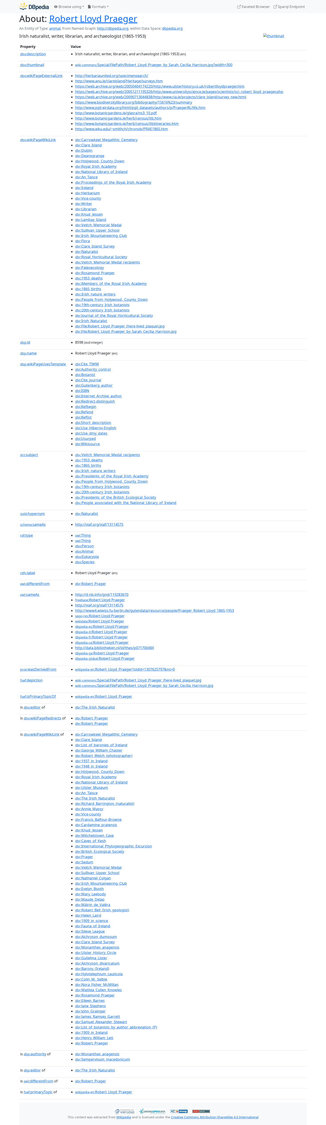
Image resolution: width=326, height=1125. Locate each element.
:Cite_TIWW (87, 364)
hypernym (32, 513)
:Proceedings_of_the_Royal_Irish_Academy (113, 182)
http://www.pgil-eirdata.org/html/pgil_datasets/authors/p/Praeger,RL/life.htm (140, 107)
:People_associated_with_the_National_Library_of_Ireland (125, 502)
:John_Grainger (90, 1011)
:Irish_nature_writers (95, 294)
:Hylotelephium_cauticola (99, 973)
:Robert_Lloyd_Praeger (103, 696)
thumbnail (32, 64)
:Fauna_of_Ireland (92, 926)
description (33, 53)
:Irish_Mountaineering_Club (101, 235)
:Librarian (85, 209)
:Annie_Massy (89, 808)
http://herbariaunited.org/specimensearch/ (111, 75)
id (25, 342)
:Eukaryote (87, 556)
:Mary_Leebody (90, 894)
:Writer (83, 203)
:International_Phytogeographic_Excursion (113, 846)
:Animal (84, 551)
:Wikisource (87, 443)
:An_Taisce (86, 177)
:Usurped (85, 438)
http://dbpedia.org (112, 28)
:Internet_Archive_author (98, 396)
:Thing (83, 535)
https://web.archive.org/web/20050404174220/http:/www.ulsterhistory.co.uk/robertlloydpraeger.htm (159, 86)
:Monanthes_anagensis (97, 947)
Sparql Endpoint (291, 6)
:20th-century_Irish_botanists (102, 310)
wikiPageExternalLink (41, 75)
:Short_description (93, 422)
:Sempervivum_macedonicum (102, 1059)
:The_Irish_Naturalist (95, 707)
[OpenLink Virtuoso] (124, 1110)
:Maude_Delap (89, 899)
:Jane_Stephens (90, 1005)
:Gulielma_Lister (91, 958)
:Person (84, 546)
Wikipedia (123, 1117)
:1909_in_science (91, 920)
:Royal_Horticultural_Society (101, 256)
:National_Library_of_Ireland (101, 171)
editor (32, 707)
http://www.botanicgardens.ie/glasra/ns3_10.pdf (116, 112)
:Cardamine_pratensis (96, 824)
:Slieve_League (90, 931)
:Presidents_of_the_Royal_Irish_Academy (111, 476)
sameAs (33, 524)
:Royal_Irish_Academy (95, 166)
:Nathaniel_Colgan (93, 878)
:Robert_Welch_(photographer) (103, 755)
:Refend (84, 412)
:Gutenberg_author (94, 385)
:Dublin (83, 150)
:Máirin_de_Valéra (92, 904)
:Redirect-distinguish (95, 401)
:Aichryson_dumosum (96, 936)
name (28, 353)
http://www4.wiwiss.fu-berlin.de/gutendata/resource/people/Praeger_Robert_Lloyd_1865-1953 (154, 610)
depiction (31, 680)
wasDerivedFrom (38, 669)
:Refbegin (85, 406)
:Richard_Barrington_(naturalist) (104, 803)
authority (35, 1054)
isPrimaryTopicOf (38, 696)
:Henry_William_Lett (94, 1037)
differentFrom (35, 583)
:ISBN (82, 390)
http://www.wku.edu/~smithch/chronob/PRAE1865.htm (121, 128)
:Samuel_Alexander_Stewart (101, 1021)
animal (55, 28)
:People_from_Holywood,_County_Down (111, 299)
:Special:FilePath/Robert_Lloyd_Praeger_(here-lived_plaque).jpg (138, 680)
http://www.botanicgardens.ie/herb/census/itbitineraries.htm (127, 123)
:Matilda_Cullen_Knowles (98, 989)
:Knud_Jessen (89, 214)
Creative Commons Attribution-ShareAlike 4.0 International (215, 1117)
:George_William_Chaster (98, 750)
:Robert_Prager (90, 583)
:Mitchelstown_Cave (94, 835)
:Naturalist (86, 251)
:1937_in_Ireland (91, 761)
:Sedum (84, 862)
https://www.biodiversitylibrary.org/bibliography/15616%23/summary (133, 102)
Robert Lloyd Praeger (93, 18)
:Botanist (85, 374)
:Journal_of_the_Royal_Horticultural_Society (114, 315)
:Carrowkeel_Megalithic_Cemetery (106, 139)
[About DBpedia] (34, 6)
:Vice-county (88, 198)
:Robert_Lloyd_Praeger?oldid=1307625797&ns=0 (125, 669)
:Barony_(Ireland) (92, 968)
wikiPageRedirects (42, 718)
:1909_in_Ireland (91, 1032)
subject (29, 454)
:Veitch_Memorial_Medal (98, 225)
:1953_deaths (89, 278)
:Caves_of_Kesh (90, 840)
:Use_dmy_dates (91, 433)
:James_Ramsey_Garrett (97, 1016)
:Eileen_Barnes (90, 1000)
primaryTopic (38, 1092)
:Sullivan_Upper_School (97, 230)
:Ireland (84, 187)
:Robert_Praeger (91, 718)
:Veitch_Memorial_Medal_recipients (107, 262)
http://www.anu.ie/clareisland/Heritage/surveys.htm (119, 81)
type (26, 535)
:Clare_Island (88, 145)
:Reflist (83, 417)
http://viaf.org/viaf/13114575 (99, 524)
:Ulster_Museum (91, 787)
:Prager (84, 856)
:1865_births (88, 288)
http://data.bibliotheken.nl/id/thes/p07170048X (114, 647)
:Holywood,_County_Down (99, 161)
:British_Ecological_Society (99, 851)
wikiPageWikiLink (38, 139)
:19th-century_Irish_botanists (102, 304)
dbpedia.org (172, 28)
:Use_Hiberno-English (95, 428)
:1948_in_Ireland (91, 766)
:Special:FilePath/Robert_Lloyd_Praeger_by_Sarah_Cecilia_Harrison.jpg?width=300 (153, 64)
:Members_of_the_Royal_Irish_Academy (111, 283)
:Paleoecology (89, 267)
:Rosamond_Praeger (95, 272)
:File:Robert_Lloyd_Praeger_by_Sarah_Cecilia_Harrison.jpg (126, 331)
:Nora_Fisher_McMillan (96, 984)
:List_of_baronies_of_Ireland (101, 745)
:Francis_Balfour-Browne (98, 819)
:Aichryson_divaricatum (97, 963)
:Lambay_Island (90, 219)
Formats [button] (98, 6)
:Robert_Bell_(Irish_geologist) (102, 910)
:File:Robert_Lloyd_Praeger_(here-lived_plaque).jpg (120, 326)
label (27, 572)
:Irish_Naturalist (91, 320)
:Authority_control (93, 369)
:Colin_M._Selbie (91, 979)
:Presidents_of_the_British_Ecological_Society (115, 497)
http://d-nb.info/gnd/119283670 (101, 594)
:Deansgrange (89, 155)
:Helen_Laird (88, 915)
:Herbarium (87, 193)
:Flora (82, 240)
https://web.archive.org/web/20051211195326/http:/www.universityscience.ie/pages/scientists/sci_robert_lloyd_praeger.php (179, 91)
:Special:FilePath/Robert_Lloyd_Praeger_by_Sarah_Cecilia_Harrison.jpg (144, 685)
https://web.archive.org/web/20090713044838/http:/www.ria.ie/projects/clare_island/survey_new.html (160, 97)
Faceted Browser (255, 6)
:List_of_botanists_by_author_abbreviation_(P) (116, 1027)
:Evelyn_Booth (89, 888)
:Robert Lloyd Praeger (100, 599)
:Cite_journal (88, 380)
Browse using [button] (69, 6)
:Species (84, 562)
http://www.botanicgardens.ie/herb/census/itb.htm (118, 118)
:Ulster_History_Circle (95, 952)
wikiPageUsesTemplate (43, 364)
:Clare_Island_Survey (95, 246)
